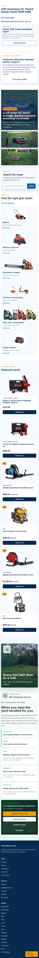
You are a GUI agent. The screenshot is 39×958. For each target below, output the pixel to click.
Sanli (3, 923)
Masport (4, 913)
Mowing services (6, 887)
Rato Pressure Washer (12, 618)
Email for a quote (19, 825)
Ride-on (4, 865)
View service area (19, 43)
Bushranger (5, 910)
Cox (2, 929)
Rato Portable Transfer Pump (14, 531)
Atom (3, 916)
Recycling (4, 897)
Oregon (3, 939)
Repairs (3, 884)
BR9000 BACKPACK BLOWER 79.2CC (18, 575)
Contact (3, 894)
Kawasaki (4, 936)
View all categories (7, 203)
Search (31, 186)
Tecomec (4, 942)
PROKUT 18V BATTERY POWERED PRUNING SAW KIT (17, 402)
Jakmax (3, 932)
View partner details (19, 79)
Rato (2, 919)
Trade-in (4, 891)
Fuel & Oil (4, 872)
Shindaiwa (4, 945)
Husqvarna (5, 906)
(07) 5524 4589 (7, 18)
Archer (3, 926)
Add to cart (19, 412)
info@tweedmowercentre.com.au (16, 21)
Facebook (19, 830)
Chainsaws (5, 868)
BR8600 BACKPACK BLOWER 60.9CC (18, 488)
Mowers (3, 862)
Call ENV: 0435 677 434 (19, 813)
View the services (19, 819)
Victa (3, 949)
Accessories (5, 875)
